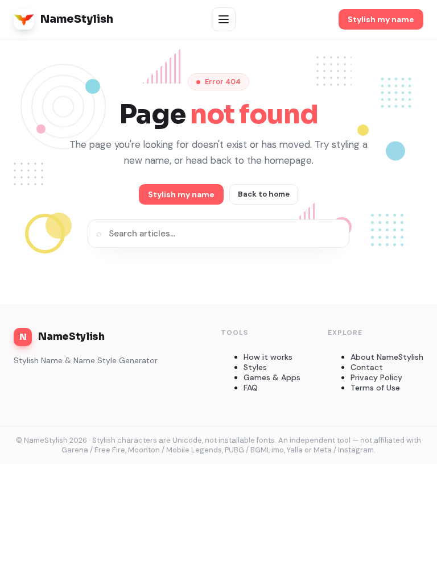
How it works (268, 357)
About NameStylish (387, 357)
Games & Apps (272, 377)
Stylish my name (381, 19)
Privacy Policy (376, 377)
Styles (255, 367)
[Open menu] (224, 19)
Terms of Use (375, 388)
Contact (367, 367)
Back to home (264, 194)
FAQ (251, 388)
